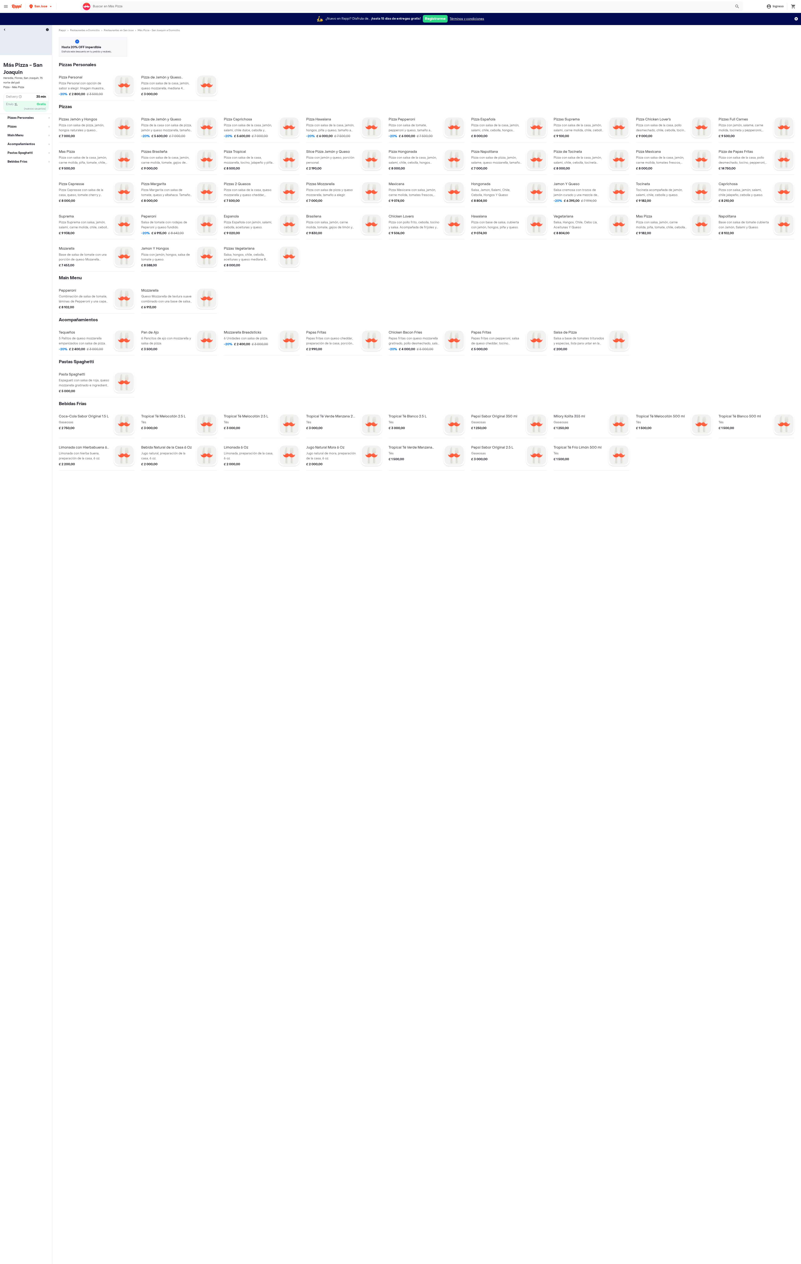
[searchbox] (411, 6)
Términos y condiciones (467, 19)
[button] (41, 6)
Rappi (62, 30)
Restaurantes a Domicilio (85, 30)
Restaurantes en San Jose (119, 30)
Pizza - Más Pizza (13, 87)
